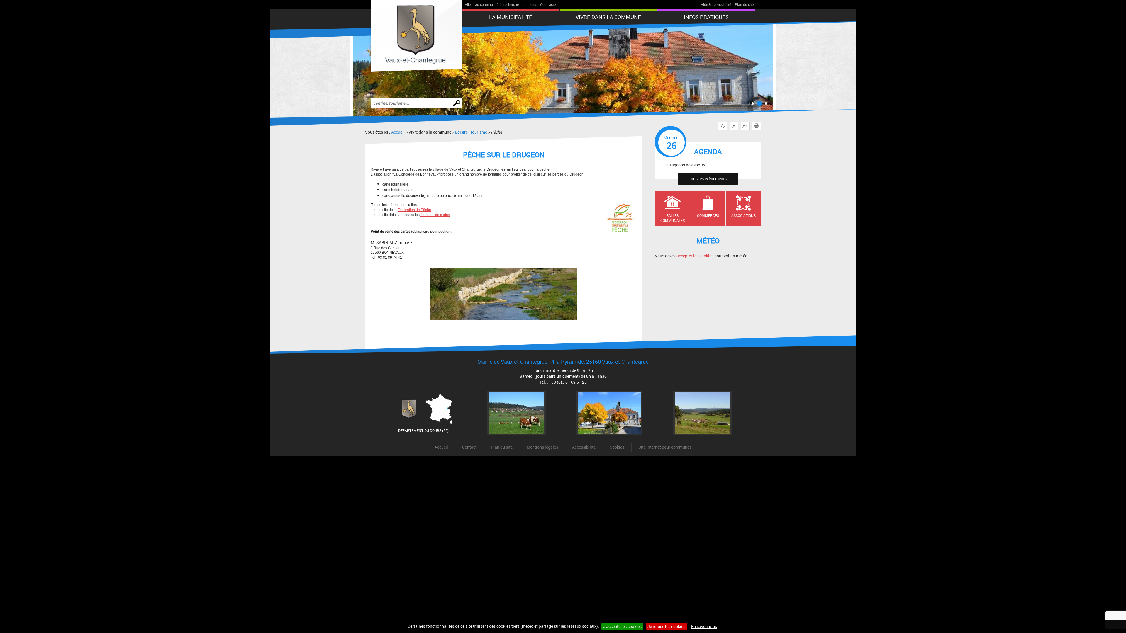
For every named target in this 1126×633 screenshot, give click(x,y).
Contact (469, 447)
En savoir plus (704, 626)
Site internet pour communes (664, 447)
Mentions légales (542, 447)
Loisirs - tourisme (471, 132)
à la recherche (508, 4)
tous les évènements (708, 178)
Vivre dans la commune (608, 17)
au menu (529, 4)
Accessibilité (584, 447)
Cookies (617, 447)
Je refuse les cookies (666, 626)
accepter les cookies (694, 255)
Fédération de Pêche (414, 210)
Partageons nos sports (684, 165)
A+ (745, 126)
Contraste (548, 4)
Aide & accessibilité (716, 4)
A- (723, 126)
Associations (743, 215)
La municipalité (510, 17)
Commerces (708, 215)
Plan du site (744, 4)
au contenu (484, 4)
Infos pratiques (706, 17)
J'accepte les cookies (622, 626)
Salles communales (672, 218)
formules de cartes (435, 215)
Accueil (398, 132)
